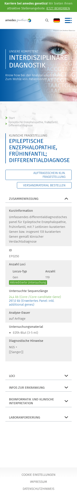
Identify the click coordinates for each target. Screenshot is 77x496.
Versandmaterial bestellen (44, 185)
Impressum (38, 482)
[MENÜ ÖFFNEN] (68, 20)
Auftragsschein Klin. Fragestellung (49, 175)
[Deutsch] (56, 20)
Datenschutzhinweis (38, 489)
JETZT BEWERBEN (58, 8)
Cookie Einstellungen (38, 475)
